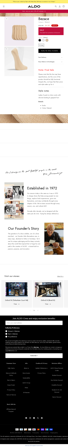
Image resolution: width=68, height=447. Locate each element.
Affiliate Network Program (11, 410)
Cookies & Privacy (41, 363)
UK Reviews (26, 392)
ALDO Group (26, 383)
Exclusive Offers (57, 363)
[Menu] (4, 6)
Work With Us (11, 404)
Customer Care (11, 363)
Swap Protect (11, 385)
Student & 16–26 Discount (57, 391)
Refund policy (27, 432)
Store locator (26, 373)
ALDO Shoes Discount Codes (57, 369)
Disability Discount (57, 385)
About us (26, 368)
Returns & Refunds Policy (11, 374)
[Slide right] (38, 310)
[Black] (40, 41)
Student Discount (57, 375)
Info (26, 363)
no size (41, 45)
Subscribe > (34, 355)
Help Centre (11, 368)
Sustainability (26, 378)
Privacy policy (35, 432)
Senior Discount (56, 397)
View (15, 304)
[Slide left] (30, 310)
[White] (44, 41)
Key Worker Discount (57, 380)
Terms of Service (11, 395)
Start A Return (11, 380)
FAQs (26, 388)
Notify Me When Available (49, 51)
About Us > (60, 276)
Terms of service (45, 432)
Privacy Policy (11, 390)
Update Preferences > (42, 368)
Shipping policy (54, 432)
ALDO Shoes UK (18, 432)
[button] (56, 6)
